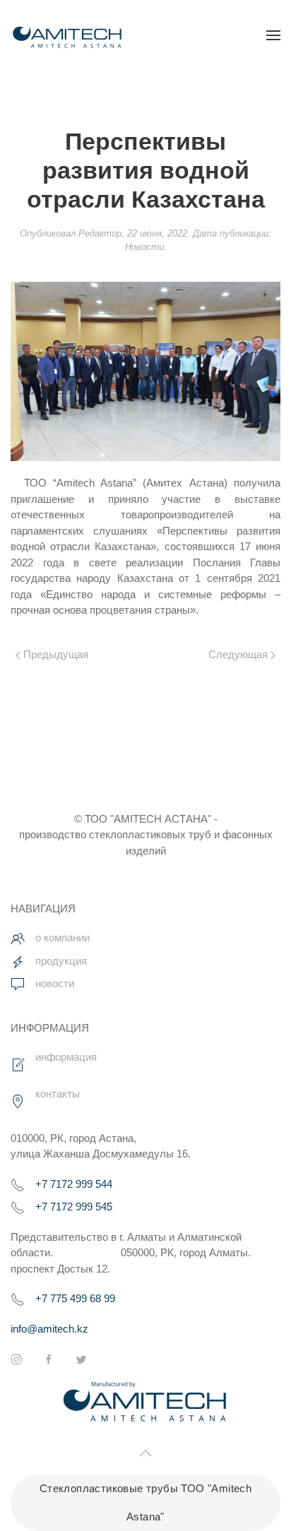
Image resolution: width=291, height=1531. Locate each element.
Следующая (239, 654)
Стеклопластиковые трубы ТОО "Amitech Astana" (145, 1502)
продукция (61, 961)
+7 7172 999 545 (73, 1207)
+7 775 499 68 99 (75, 1298)
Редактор (99, 233)
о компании (62, 937)
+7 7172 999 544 (73, 1184)
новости (54, 983)
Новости (144, 247)
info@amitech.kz (49, 1329)
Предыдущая (54, 654)
